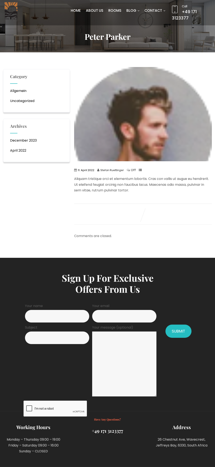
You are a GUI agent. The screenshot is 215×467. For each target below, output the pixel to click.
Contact (153, 10)
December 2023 (23, 140)
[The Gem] (11, 11)
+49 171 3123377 (184, 12)
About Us (94, 10)
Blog (131, 10)
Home (76, 10)
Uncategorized (22, 100)
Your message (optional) (112, 327)
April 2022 (18, 150)
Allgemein (18, 90)
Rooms (114, 10)
